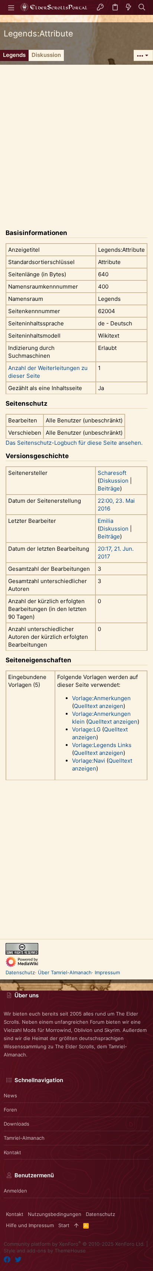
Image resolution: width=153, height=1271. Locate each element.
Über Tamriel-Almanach (65, 972)
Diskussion (114, 480)
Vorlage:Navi (88, 760)
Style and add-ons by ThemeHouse (45, 1251)
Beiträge (109, 488)
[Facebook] (7, 1259)
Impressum (107, 972)
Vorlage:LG (86, 729)
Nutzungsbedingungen (54, 1214)
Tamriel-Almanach (24, 1138)
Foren (10, 1110)
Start (63, 1225)
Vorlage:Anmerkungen (101, 698)
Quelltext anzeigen (98, 705)
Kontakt (12, 1152)
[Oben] (76, 1225)
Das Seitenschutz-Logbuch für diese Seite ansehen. (74, 442)
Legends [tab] (14, 54)
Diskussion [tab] (46, 54)
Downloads (16, 1124)
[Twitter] (18, 1259)
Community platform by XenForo (74, 1244)
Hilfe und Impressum (30, 1225)
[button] (11, 7)
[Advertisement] (76, 141)
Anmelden (15, 1191)
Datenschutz (20, 972)
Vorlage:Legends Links (101, 745)
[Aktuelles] (128, 7)
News (10, 1095)
